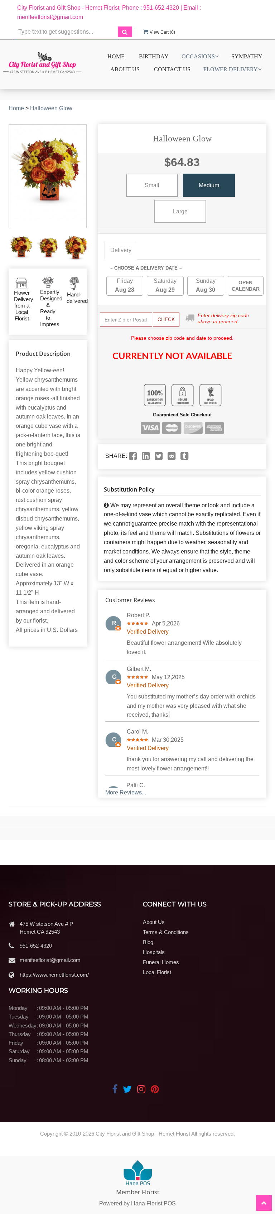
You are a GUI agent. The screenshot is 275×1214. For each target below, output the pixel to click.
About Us (125, 69)
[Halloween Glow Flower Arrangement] (21, 248)
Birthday (154, 56)
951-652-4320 (36, 946)
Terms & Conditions (166, 932)
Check (166, 319)
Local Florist (157, 972)
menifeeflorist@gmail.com (50, 960)
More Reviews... (125, 792)
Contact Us (172, 69)
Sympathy (246, 56)
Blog (148, 942)
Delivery (120, 250)
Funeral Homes (161, 962)
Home (116, 56)
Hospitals (154, 952)
